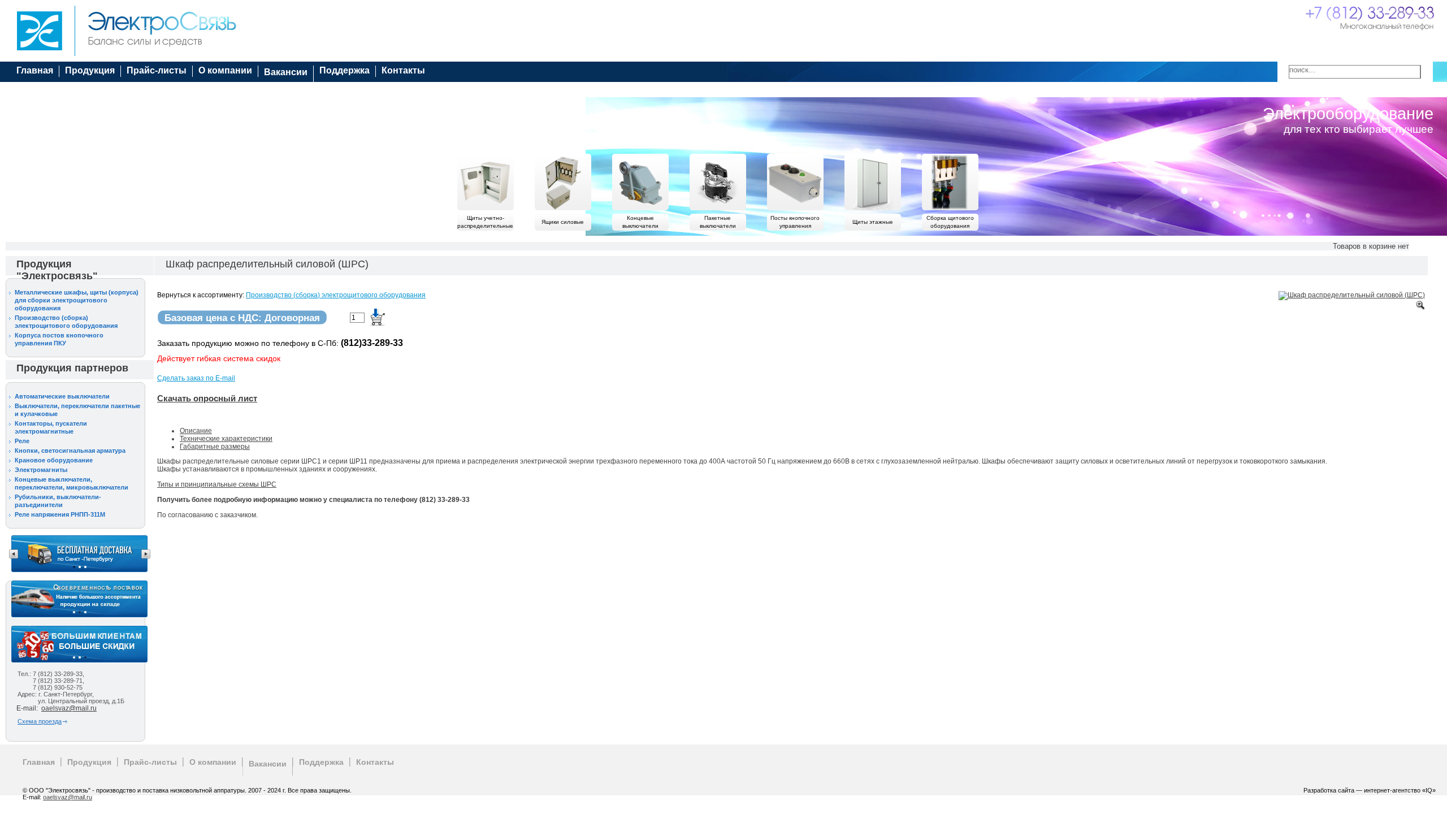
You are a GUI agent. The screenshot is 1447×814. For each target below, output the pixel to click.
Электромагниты (41, 469)
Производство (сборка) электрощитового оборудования (336, 295)
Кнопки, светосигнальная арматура (70, 450)
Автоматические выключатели (62, 396)
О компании (225, 70)
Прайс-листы (157, 70)
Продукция (90, 70)
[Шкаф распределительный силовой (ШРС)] (1352, 295)
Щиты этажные (872, 222)
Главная (34, 70)
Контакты (403, 70)
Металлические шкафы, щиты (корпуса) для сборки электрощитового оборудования (76, 300)
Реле (22, 441)
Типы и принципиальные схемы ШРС (216, 484)
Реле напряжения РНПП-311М (60, 514)
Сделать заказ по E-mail (196, 378)
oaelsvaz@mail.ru (69, 708)
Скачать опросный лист (207, 398)
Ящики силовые (562, 222)
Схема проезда (40, 721)
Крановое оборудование (54, 460)
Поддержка (344, 70)
